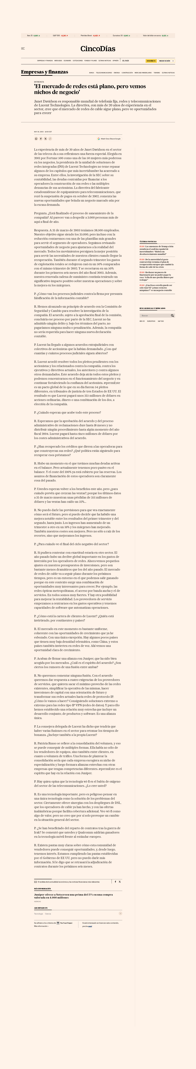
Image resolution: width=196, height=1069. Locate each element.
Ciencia (48, 914)
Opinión (115, 61)
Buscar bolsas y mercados (152, 308)
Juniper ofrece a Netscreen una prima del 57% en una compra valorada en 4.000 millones (73, 896)
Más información (40, 926)
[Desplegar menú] (23, 48)
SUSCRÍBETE (151, 61)
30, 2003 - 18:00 (43, 132)
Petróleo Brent (86, 36)
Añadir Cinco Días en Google (110, 139)
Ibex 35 (30, 36)
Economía (67, 61)
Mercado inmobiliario (143, 73)
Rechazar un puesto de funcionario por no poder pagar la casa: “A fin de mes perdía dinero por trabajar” (156, 276)
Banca (91, 73)
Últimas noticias (105, 61)
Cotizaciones (78, 61)
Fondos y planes (90, 61)
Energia (117, 73)
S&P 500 (56, 36)
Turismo (157, 73)
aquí (90, 926)
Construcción (127, 73)
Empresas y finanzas (45, 61)
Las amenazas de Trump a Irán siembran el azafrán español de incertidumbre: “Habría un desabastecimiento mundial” (156, 250)
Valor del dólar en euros (152, 36)
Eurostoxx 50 (118, 36)
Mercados (58, 61)
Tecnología (38, 914)
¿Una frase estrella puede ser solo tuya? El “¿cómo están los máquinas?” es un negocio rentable (156, 288)
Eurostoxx (151, 321)
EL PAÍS (124, 60)
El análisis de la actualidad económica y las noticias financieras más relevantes (68, 882)
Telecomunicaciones (104, 73)
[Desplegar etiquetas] (120, 913)
